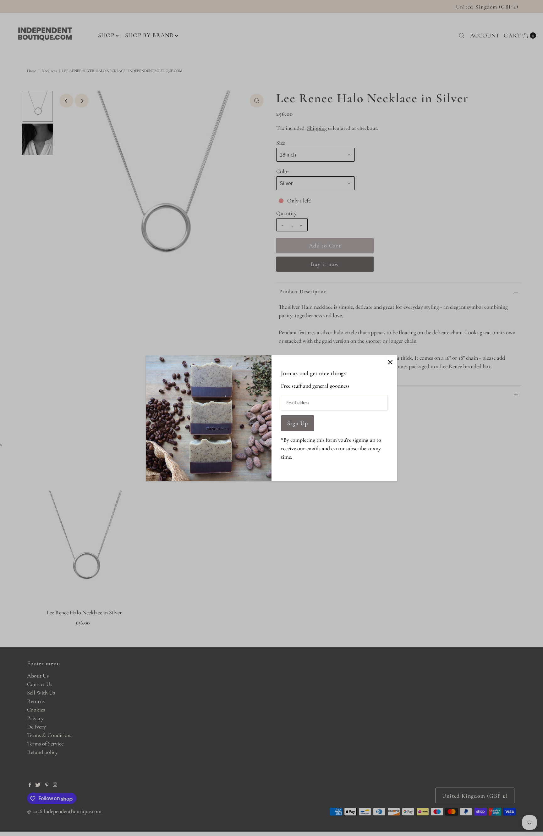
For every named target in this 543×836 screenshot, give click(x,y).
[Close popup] (390, 362)
